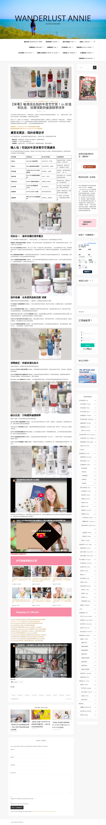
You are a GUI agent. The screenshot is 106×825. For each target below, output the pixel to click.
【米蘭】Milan (84, 502)
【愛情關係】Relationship (86, 442)
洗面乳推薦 (48, 695)
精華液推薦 (61, 695)
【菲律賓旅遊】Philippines (86, 419)
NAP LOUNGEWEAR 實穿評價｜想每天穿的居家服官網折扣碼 (27, 623)
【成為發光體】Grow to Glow (86, 434)
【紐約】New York (84, 628)
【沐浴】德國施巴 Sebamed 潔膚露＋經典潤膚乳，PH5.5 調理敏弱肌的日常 (62, 601)
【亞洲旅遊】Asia (66, 47)
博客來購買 (84, 98)
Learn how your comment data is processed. (44, 811)
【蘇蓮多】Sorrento (86, 510)
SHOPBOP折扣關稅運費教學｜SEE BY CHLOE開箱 (24, 632)
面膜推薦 (68, 695)
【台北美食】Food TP (86, 692)
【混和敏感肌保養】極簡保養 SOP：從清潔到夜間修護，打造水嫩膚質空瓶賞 (62, 580)
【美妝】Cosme (85, 589)
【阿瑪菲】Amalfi (86, 536)
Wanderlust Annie (53, 18)
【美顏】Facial (54, 101)
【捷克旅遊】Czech (85, 461)
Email (12, 757)
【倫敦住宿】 (84, 642)
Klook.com (81, 311)
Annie (81, 609)
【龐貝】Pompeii (85, 540)
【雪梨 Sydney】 (84, 715)
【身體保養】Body (85, 601)
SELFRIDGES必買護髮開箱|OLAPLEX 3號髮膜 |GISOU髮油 (26, 627)
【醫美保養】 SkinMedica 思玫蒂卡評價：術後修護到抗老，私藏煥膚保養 (41, 601)
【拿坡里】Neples (85, 495)
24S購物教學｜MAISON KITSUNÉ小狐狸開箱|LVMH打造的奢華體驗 (28, 629)
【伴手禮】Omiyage (86, 688)
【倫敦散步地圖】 (85, 658)
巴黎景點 (84, 479)
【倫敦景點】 (84, 661)
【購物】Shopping (84, 605)
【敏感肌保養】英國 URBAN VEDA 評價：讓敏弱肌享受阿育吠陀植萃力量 (21, 601)
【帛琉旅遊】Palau (84, 408)
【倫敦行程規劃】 (85, 669)
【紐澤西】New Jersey (86, 624)
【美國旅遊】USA (51, 47)
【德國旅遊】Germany (85, 457)
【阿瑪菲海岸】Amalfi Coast (88, 525)
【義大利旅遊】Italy (68, 41)
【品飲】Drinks (85, 696)
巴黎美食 (84, 483)
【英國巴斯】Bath (84, 677)
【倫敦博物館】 (85, 646)
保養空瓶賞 (27, 695)
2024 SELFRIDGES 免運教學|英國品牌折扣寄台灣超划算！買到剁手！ (29, 634)
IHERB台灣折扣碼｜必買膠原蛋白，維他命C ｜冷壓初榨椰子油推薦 (28, 631)
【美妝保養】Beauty (43, 101)
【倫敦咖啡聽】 (85, 650)
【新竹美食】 (84, 699)
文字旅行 (82, 449)
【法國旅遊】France (86, 53)
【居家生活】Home (85, 567)
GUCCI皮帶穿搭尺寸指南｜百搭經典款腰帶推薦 (23, 625)
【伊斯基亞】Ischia (86, 491)
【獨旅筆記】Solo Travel (84, 47)
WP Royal (21, 822)
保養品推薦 (20, 695)
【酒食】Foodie (84, 684)
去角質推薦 (41, 695)
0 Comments (68, 699)
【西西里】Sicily (85, 514)
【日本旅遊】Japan (84, 411)
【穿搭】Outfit (83, 582)
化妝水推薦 (34, 695)
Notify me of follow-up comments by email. (22, 798)
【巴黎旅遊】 (84, 468)
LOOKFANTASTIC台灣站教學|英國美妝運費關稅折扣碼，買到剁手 (28, 638)
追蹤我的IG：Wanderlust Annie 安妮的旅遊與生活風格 (25, 126)
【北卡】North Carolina (86, 616)
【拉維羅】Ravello (86, 532)
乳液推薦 (13, 695)
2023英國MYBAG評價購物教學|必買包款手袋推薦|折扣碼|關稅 (27, 636)
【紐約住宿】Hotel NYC (86, 631)
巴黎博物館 (84, 475)
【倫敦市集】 (84, 654)
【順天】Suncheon (85, 430)
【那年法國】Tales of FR (86, 552)
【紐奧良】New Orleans (86, 620)
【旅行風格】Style (84, 578)
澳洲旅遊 (81, 703)
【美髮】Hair (84, 597)
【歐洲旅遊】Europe (51, 41)
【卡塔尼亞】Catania (87, 517)
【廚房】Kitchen (84, 570)
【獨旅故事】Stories (85, 548)
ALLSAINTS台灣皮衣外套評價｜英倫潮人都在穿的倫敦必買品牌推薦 (28, 619)
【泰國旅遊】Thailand (85, 415)
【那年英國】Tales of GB (86, 555)
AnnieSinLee (15, 699)
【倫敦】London (84, 41)
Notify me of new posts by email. (19, 803)
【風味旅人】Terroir (68, 53)
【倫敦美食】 (84, 665)
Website (13, 765)
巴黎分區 (84, 472)
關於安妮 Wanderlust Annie (33, 41)
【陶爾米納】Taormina (88, 521)
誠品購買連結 (91, 98)
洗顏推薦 (55, 695)
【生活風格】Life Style (25, 53)
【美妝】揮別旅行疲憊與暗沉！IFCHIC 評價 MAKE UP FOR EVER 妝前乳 (61, 724)
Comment (13, 772)
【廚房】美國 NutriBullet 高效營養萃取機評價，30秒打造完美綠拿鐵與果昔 (40, 724)
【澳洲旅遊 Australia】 (85, 58)
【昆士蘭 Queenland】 (85, 711)
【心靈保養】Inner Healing (87, 438)
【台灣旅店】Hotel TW (86, 563)
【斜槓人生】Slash (84, 446)
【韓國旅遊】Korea (85, 427)
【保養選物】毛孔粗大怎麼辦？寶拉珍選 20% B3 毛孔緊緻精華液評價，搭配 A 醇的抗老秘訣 (41, 580)
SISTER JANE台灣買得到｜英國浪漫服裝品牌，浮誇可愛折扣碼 (27, 640)
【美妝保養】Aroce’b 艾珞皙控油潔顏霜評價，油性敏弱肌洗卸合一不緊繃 (21, 580)
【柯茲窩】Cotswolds (85, 673)
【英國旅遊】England (35, 47)
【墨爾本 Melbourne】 (85, 707)
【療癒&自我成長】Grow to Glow (47, 53)
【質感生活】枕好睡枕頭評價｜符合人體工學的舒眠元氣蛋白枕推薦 (20, 727)
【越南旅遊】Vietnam (85, 423)
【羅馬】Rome (84, 506)
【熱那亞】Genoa (85, 498)
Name (13, 749)
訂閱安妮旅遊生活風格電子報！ (19, 554)
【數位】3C (83, 574)
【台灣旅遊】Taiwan (85, 404)
